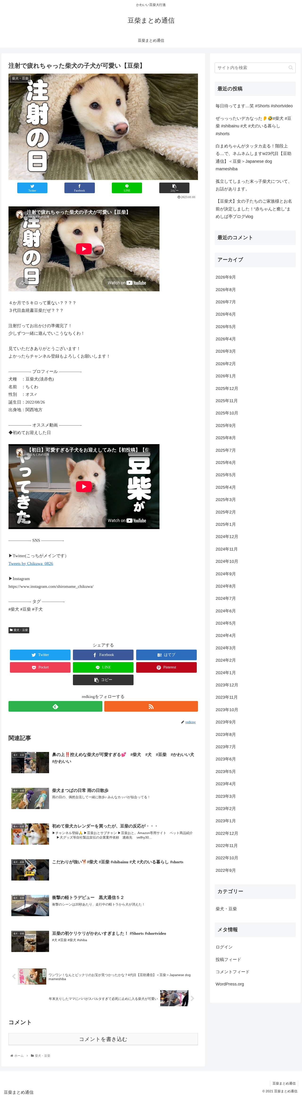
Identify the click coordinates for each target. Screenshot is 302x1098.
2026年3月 (226, 351)
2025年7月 (226, 450)
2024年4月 (226, 635)
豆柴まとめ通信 (284, 1083)
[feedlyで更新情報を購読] (55, 706)
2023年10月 (227, 709)
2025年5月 (226, 474)
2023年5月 (226, 771)
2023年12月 (227, 685)
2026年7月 (226, 302)
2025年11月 (227, 400)
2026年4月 (226, 339)
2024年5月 (226, 623)
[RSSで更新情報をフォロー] (151, 706)
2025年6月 (226, 462)
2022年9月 (226, 870)
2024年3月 (226, 648)
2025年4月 (226, 487)
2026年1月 (226, 376)
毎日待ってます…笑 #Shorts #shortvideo (254, 106)
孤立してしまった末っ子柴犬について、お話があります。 (254, 185)
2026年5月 (226, 326)
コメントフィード (233, 971)
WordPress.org (230, 984)
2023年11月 (227, 697)
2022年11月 (227, 845)
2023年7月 (226, 746)
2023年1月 (226, 820)
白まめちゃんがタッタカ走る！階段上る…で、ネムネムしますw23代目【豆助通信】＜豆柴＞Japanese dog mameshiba (253, 157)
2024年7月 (226, 598)
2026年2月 (226, 363)
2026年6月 (226, 314)
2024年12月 (227, 536)
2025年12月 (227, 388)
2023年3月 (226, 796)
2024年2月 (226, 660)
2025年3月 (226, 499)
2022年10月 (227, 858)
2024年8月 (226, 586)
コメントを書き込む (103, 1039)
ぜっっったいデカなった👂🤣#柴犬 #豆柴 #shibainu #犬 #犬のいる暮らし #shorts (253, 126)
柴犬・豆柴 (21, 630)
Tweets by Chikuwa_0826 (30, 563)
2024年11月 (227, 549)
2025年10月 (227, 413)
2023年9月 (226, 722)
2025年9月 (226, 425)
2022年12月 (227, 833)
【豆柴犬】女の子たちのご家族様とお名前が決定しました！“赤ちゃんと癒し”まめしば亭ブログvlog (254, 209)
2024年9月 (226, 574)
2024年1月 (226, 672)
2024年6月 (226, 611)
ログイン (224, 947)
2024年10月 (227, 561)
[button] (291, 67)
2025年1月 (226, 524)
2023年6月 (226, 759)
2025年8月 (226, 437)
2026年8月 (226, 289)
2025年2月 (226, 512)
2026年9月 (226, 277)
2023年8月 (226, 734)
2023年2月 (226, 808)
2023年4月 (226, 783)
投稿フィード (228, 959)
